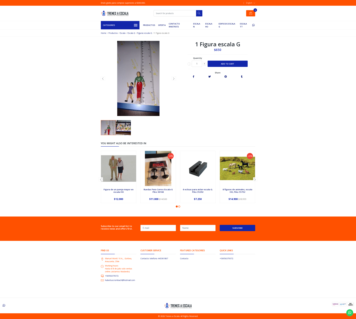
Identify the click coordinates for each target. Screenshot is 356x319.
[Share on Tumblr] (242, 76)
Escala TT (243, 25)
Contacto (184, 258)
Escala (122, 33)
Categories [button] (109, 25)
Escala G (131, 33)
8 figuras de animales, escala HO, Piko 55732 (237, 190)
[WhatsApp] (253, 25)
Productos (149, 25)
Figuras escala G (144, 33)
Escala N (196, 25)
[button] (250, 3)
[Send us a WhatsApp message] (349, 312)
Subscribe (237, 228)
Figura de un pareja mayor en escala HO (119, 190)
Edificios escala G (227, 25)
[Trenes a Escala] (115, 13)
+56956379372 (111, 276)
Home (103, 33)
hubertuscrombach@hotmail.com (120, 280)
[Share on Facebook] (193, 76)
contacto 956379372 (174, 25)
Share (217, 72)
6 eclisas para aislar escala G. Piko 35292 (198, 190)
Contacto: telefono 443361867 (154, 258)
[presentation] (103, 78)
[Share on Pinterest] (225, 76)
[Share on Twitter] (209, 76)
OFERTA (162, 25)
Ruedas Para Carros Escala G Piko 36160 (158, 190)
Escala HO (208, 25)
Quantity (197, 58)
